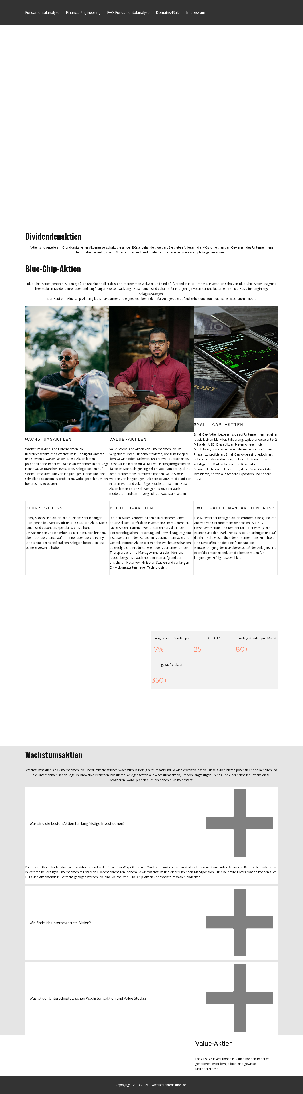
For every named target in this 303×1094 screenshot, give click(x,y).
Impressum (195, 12)
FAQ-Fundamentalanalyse (128, 12)
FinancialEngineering (83, 12)
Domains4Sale (168, 12)
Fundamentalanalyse (42, 12)
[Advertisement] (151, 58)
